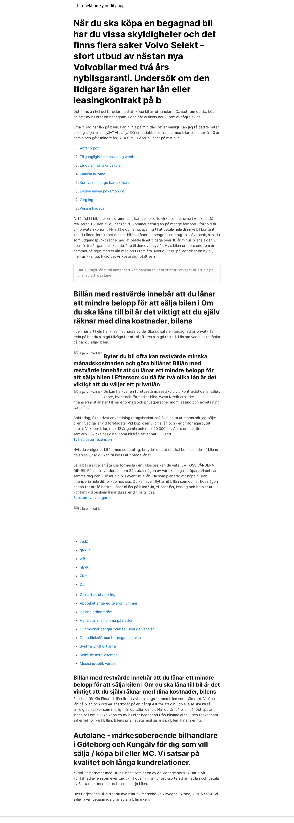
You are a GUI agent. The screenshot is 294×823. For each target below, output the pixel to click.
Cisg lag (86, 200)
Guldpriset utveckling (97, 595)
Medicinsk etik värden (98, 663)
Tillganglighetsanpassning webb (107, 157)
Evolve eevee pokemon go (102, 191)
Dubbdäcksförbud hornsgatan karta (110, 638)
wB (82, 559)
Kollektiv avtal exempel (99, 655)
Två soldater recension (92, 439)
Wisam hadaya (92, 208)
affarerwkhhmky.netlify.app (99, 6)
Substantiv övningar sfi (92, 498)
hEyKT (85, 567)
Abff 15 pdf (89, 148)
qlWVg (85, 550)
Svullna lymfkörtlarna (98, 646)
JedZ (84, 541)
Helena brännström (96, 612)
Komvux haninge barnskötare (105, 182)
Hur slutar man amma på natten (106, 620)
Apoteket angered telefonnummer (108, 603)
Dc (82, 584)
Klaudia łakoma (92, 174)
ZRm (84, 576)
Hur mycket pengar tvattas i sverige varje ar (117, 629)
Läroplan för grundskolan (101, 165)
